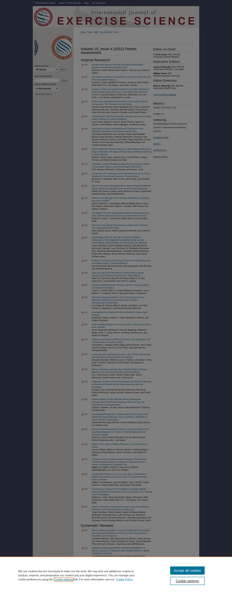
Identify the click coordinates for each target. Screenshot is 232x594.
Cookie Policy (124, 579)
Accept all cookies (187, 570)
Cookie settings (63, 579)
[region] (116, 575)
